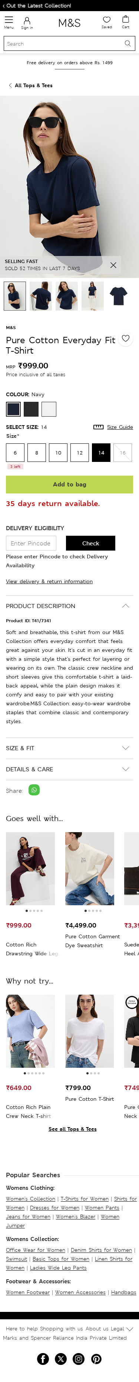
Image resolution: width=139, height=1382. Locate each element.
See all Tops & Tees (73, 1128)
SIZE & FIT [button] (20, 748)
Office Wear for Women (35, 1250)
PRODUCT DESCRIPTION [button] (40, 606)
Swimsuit (16, 1258)
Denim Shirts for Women (101, 1250)
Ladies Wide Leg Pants (58, 1267)
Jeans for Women (28, 1216)
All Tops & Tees (34, 85)
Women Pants (102, 1207)
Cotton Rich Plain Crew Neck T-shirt (28, 1111)
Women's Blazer (75, 1216)
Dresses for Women (54, 1207)
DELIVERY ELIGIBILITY (35, 528)
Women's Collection (30, 1198)
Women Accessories (80, 1292)
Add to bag (69, 484)
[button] (27, 911)
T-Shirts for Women (85, 1198)
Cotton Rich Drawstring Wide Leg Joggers (32, 949)
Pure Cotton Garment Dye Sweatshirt (92, 941)
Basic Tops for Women (61, 1258)
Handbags (123, 1292)
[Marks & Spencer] (69, 28)
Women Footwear (28, 1292)
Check (90, 543)
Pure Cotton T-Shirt (89, 1099)
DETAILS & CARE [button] (29, 769)
